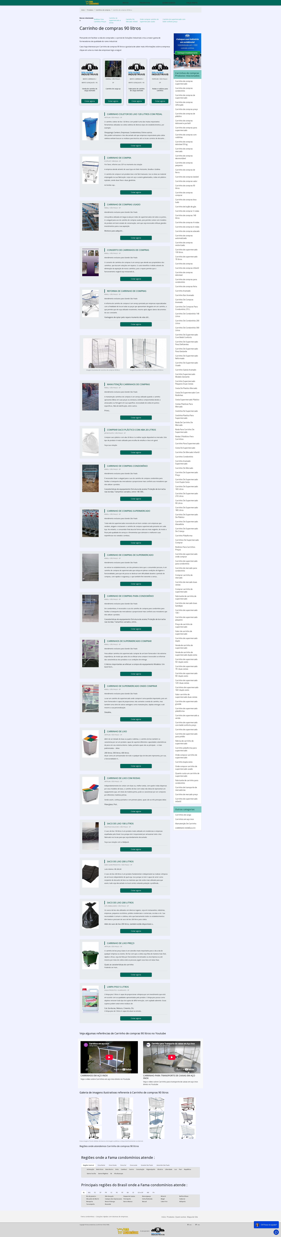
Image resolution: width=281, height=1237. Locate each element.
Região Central (88, 1165)
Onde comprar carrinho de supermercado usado (149, 20)
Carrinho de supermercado (186, 729)
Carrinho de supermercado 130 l (186, 611)
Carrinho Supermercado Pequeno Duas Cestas (185, 382)
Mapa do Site (192, 1217)
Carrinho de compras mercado (184, 150)
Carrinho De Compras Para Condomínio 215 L (186, 307)
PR (106, 1192)
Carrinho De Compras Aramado (184, 300)
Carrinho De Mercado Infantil (132, 20)
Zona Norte (101, 1165)
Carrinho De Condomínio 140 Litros (187, 314)
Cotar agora (90, 101)
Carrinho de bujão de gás (185, 206)
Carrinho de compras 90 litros (185, 186)
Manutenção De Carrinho (185, 823)
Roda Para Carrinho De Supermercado (184, 430)
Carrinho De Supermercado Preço (186, 473)
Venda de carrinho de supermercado (184, 646)
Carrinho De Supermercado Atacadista (186, 522)
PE (122, 1192)
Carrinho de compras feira (186, 286)
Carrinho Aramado (183, 291)
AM (148, 1192)
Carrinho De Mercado (184, 468)
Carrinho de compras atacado (187, 231)
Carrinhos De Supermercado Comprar (187, 541)
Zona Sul (123, 1165)
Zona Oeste (113, 1165)
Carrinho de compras (184, 263)
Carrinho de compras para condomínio (186, 280)
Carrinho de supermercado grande (186, 702)
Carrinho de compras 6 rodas (187, 227)
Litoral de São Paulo (163, 1165)
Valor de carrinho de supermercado (183, 632)
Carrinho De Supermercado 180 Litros (186, 508)
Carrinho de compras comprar (184, 193)
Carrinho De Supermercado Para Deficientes (186, 343)
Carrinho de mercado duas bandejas (186, 604)
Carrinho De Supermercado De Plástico (186, 515)
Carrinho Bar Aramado (184, 295)
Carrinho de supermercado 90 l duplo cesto (186, 674)
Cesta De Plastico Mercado (186, 388)
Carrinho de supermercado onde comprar (186, 555)
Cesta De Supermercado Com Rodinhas (187, 393)
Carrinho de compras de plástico (185, 114)
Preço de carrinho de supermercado (183, 625)
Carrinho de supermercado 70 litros (186, 257)
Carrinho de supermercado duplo (186, 639)
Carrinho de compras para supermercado (186, 128)
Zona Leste (133, 1165)
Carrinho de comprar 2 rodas (187, 211)
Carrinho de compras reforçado (184, 103)
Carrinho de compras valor (186, 181)
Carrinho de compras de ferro (185, 171)
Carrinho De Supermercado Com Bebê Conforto (186, 336)
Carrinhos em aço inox (184, 819)
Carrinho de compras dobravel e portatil (184, 121)
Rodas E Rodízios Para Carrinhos (184, 437)
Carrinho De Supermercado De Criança (186, 529)
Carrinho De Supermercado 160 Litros (186, 487)
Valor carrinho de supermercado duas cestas (186, 695)
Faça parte (191, 2)
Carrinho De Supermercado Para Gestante (186, 350)
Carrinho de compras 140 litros (185, 216)
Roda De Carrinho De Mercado (184, 423)
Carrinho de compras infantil (187, 268)
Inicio (126, 2)
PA (153, 1192)
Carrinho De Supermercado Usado (186, 364)
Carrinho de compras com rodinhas (185, 136)
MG (89, 1192)
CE (133, 1192)
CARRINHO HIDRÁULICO (185, 828)
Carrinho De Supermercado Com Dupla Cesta (186, 480)
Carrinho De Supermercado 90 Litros (186, 501)
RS (117, 1192)
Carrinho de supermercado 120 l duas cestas (186, 681)
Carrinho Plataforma (183, 535)
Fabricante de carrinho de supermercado (185, 597)
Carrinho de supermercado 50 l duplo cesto (186, 660)
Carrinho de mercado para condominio (186, 569)
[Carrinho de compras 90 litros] (89, 69)
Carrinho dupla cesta (183, 762)
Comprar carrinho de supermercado (184, 590)
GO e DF (140, 1192)
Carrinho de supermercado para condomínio (186, 562)
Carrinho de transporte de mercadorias (186, 788)
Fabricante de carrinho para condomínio (186, 781)
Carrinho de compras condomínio (184, 89)
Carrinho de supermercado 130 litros (186, 250)
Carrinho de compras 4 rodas (187, 222)
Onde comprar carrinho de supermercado (186, 756)
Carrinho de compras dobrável (184, 273)
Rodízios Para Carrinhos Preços (100, 20)
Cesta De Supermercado (185, 448)
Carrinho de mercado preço (186, 794)
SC (111, 1192)
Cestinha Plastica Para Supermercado (184, 416)
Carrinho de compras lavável (187, 177)
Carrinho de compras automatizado (184, 236)
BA (128, 1192)
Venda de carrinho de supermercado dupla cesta (186, 653)
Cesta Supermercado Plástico (187, 399)
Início (163, 1217)
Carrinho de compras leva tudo (185, 200)
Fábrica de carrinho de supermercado (184, 742)
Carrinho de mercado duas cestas (186, 583)
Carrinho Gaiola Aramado (185, 370)
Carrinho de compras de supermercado (185, 96)
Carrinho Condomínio (184, 456)
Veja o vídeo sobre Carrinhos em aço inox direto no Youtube (105, 1079)
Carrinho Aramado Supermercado (183, 462)
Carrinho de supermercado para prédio (186, 735)
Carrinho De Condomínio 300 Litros (187, 329)
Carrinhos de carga (183, 815)
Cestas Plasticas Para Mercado (184, 405)
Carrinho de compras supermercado (184, 82)
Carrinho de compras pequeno (184, 164)
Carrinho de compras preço (186, 109)
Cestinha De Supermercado (186, 411)
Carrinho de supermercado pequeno (186, 618)
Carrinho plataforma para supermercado (186, 749)
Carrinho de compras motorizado (184, 243)
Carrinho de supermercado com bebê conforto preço (174, 20)
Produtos (145, 2)
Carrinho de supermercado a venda (115, 20)
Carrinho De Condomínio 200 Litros (187, 321)
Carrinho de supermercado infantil (186, 800)
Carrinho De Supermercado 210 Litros (186, 494)
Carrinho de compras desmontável (184, 157)
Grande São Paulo (147, 1165)
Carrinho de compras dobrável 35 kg (184, 143)
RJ (83, 1192)
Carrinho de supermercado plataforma (186, 709)
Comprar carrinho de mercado (184, 576)
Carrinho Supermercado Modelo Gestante (185, 375)
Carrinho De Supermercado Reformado (186, 357)
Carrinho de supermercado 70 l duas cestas (186, 667)
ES (95, 1192)
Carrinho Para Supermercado (187, 443)
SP (100, 1192)
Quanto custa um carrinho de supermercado (187, 774)
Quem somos (168, 2)
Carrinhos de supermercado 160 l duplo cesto (186, 688)
